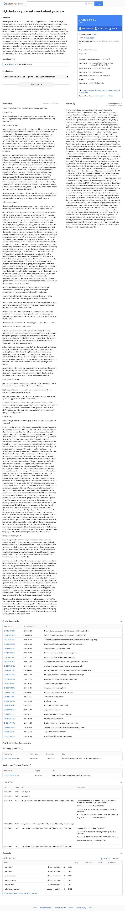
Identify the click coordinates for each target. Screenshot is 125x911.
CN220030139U (9, 710)
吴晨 (87, 38)
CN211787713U (9, 675)
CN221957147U (9, 723)
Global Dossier (102, 96)
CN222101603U (9, 732)
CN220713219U (9, 701)
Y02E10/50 (10, 64)
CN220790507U (9, 688)
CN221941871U (9, 705)
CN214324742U (9, 697)
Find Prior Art (102, 28)
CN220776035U (9, 683)
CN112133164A (9, 631)
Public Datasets (60, 908)
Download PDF (87, 28)
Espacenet (93, 96)
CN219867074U (9, 727)
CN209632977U (9, 657)
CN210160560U (9, 653)
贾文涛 (92, 38)
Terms (71, 908)
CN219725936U (9, 714)
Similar (114, 28)
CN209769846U (9, 666)
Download (106, 859)
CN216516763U (9, 670)
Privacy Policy (81, 908)
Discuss (111, 96)
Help (91, 908)
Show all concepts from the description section (20, 893)
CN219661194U (9, 692)
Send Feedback (45, 908)
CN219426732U (9, 719)
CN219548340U (9, 644)
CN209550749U (9, 662)
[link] (18, 64)
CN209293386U (9, 640)
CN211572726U (9, 635)
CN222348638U (9, 736)
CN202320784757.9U (11, 758)
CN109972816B (9, 679)
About (35, 908)
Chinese (94, 34)
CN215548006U (9, 648)
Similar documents (98, 90)
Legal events (87, 90)
